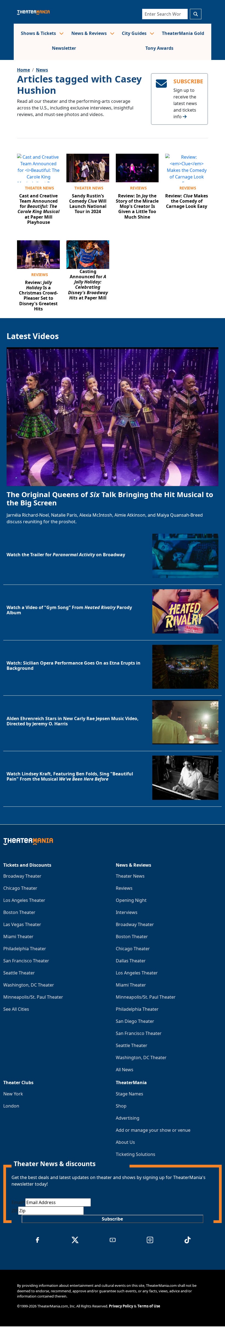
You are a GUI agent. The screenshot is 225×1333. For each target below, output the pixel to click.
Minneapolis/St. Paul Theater (33, 997)
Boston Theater (19, 912)
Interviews (126, 912)
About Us (125, 1142)
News (42, 70)
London (11, 1106)
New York (13, 1094)
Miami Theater (18, 936)
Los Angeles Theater (24, 900)
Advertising (127, 1118)
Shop (121, 1106)
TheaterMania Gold (183, 33)
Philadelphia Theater (24, 949)
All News (124, 1070)
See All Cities (16, 1009)
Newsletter (64, 48)
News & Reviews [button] (89, 33)
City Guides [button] (135, 33)
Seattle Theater (19, 973)
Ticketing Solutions (135, 1154)
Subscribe (112, 1219)
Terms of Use (148, 1306)
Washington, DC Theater (28, 985)
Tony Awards (159, 48)
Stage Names (129, 1094)
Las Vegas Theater (22, 924)
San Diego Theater (135, 1021)
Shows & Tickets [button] (39, 33)
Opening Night (131, 900)
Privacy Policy (121, 1306)
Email (18, 1202)
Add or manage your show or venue (153, 1130)
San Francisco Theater (26, 961)
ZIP (15, 1211)
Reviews (138, 188)
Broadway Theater (22, 876)
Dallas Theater (131, 961)
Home (23, 70)
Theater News (39, 188)
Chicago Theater (20, 888)
